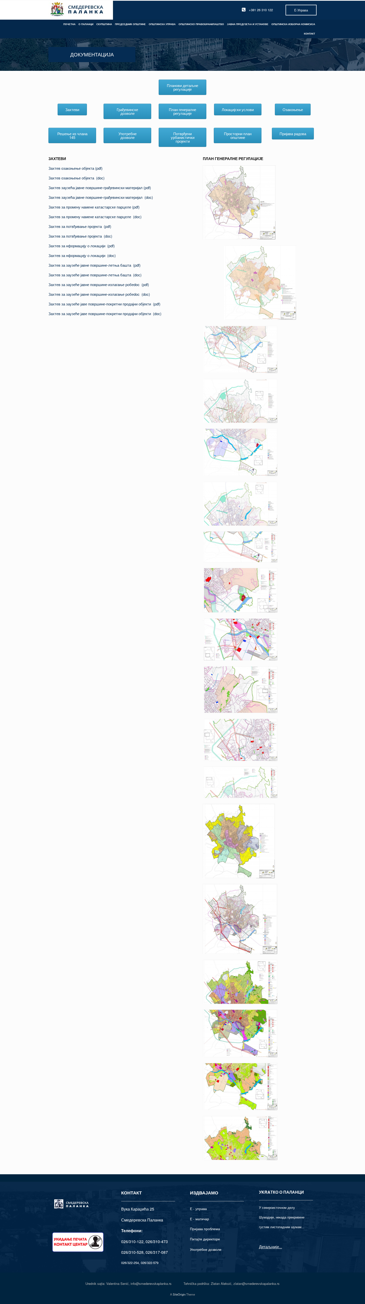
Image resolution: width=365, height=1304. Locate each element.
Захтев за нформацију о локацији (77, 245)
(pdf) (147, 187)
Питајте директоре (205, 1238)
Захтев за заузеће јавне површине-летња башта (90, 265)
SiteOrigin (179, 1294)
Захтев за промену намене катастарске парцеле (90, 207)
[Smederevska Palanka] (77, 9)
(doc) (149, 197)
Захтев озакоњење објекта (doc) (76, 177)
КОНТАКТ (309, 33)
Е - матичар (199, 1218)
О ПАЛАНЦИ (85, 24)
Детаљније (269, 1247)
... (280, 1247)
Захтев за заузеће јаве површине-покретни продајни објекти (100, 303)
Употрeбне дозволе (205, 1249)
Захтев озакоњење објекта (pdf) (75, 168)
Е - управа (198, 1208)
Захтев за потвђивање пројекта (76, 226)
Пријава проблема (205, 1228)
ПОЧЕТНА (69, 24)
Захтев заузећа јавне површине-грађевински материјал (96, 187)
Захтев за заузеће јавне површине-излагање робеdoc (95, 284)
